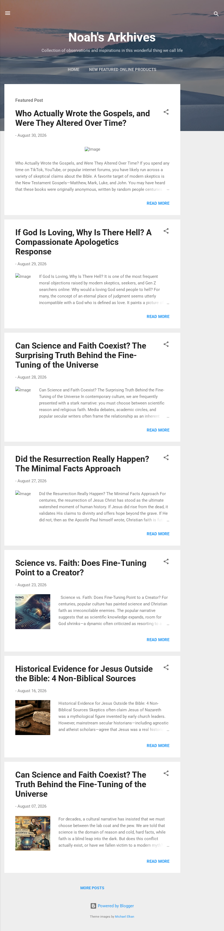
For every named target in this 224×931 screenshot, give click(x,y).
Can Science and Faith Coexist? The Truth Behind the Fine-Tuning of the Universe (80, 784)
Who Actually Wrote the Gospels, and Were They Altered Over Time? (82, 118)
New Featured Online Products (122, 69)
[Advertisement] (202, 166)
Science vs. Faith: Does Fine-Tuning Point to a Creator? (80, 567)
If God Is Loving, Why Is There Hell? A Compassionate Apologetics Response (83, 242)
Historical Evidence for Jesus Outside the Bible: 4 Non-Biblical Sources (84, 673)
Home (73, 69)
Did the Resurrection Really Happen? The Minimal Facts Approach (82, 463)
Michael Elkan (124, 916)
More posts (92, 888)
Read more (158, 203)
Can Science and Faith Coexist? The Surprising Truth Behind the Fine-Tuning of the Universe (80, 355)
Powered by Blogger (115, 905)
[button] (166, 113)
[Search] (216, 15)
